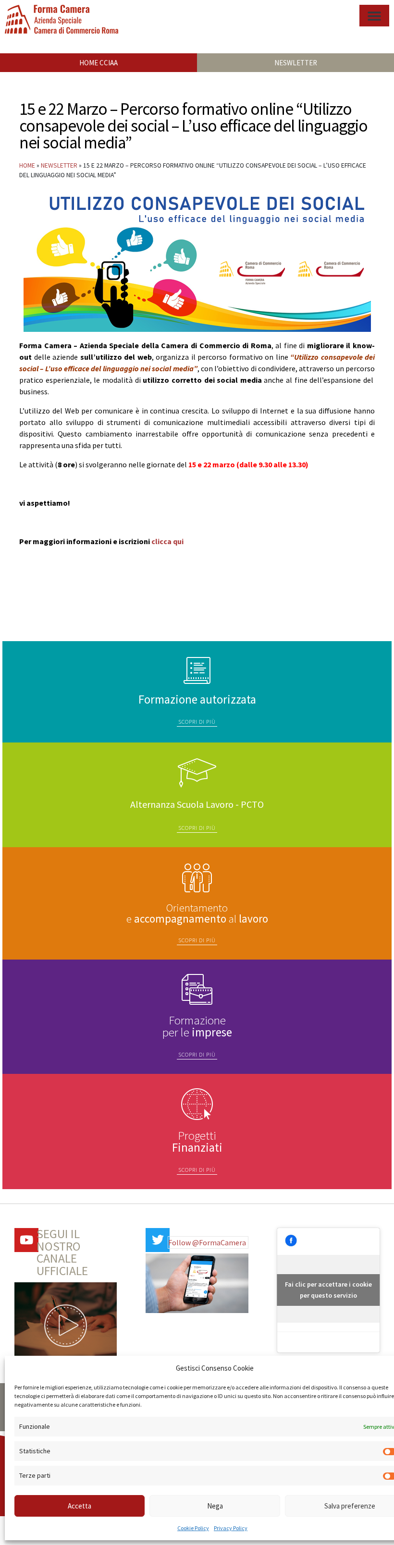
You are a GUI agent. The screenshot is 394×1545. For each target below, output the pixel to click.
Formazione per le (197, 1026)
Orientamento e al (197, 912)
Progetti (197, 1141)
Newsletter (59, 165)
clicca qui (167, 541)
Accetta (79, 1505)
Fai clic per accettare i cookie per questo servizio (328, 1290)
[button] (374, 15)
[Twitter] (158, 1240)
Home (27, 165)
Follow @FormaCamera (207, 1242)
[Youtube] (26, 1240)
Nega (215, 1505)
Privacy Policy (230, 1528)
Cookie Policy (193, 1528)
